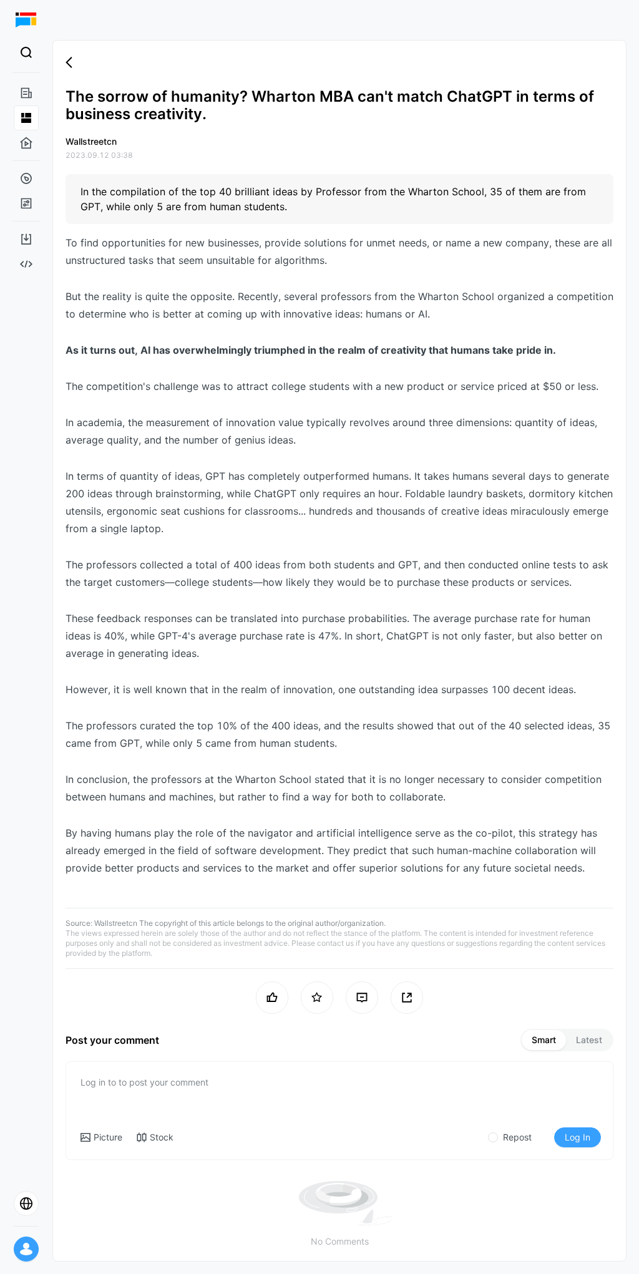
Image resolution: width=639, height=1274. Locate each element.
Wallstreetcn (115, 923)
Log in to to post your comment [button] (144, 1082)
